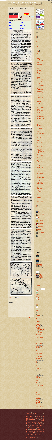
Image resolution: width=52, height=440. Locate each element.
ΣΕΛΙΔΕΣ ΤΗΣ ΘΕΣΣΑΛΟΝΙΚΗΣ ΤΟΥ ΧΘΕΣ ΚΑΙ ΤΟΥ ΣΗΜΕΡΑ (37, 431)
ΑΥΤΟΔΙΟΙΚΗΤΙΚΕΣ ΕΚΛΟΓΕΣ (38, 325)
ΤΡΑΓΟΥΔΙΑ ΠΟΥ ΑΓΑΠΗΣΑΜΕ (38, 400)
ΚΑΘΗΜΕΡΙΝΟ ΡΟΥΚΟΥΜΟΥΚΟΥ (22, 3)
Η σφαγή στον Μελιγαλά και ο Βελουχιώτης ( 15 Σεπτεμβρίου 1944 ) (40, 223)
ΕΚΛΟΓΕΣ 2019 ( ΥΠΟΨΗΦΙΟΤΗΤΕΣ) (30, 418)
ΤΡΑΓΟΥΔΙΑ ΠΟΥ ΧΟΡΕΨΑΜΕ (38, 402)
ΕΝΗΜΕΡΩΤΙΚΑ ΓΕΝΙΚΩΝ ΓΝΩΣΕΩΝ (39, 343)
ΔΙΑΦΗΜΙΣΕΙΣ (43, 416)
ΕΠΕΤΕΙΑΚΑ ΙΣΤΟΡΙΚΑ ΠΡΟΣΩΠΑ (39, 346)
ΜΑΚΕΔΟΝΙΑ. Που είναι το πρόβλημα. (40, 189)
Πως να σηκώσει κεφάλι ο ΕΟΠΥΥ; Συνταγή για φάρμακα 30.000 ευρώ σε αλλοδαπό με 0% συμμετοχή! (41, 215)
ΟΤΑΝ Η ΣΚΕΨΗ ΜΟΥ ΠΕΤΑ (39, 195)
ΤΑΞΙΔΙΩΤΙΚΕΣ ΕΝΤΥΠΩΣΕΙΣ (29, 434)
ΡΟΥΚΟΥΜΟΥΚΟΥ (29, 430)
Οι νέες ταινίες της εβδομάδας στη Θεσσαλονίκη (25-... (40, 159)
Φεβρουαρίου (38, 50)
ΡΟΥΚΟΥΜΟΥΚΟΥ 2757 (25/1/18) (40, 167)
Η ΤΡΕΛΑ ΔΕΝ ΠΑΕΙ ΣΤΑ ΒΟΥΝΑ (39, 353)
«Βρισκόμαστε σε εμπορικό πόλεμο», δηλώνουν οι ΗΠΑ (40, 96)
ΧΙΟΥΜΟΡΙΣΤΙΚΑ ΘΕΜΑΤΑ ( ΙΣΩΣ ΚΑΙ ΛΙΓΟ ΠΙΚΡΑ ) (31, 437)
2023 (36, 37)
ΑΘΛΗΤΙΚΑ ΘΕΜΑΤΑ (37, 411)
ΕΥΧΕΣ (36, 350)
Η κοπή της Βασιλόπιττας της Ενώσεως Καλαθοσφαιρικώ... (40, 93)
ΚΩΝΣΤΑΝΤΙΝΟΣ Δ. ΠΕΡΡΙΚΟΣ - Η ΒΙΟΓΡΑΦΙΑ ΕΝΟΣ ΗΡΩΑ (40, 125)
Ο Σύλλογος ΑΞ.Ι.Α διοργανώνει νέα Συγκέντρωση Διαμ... (40, 196)
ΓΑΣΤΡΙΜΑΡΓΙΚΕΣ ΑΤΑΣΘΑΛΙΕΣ (38, 327)
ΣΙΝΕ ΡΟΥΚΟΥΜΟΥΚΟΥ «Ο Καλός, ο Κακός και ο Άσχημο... (40, 106)
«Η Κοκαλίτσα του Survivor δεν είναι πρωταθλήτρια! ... (40, 141)
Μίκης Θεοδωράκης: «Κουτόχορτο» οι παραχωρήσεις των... (40, 88)
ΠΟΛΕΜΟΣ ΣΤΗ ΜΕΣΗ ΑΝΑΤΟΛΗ (39, 377)
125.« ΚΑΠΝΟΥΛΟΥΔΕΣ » (39, 70)
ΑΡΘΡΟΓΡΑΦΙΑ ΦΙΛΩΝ (38, 413)
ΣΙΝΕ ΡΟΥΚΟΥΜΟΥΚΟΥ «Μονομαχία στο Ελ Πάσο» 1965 (40, 181)
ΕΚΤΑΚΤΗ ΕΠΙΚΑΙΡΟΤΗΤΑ (38, 340)
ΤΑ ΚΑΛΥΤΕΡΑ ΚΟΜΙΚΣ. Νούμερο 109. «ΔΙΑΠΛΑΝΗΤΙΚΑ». (40, 62)
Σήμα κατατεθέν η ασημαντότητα (39, 182)
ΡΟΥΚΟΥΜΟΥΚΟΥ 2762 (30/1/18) (40, 71)
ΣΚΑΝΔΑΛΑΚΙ (37, 388)
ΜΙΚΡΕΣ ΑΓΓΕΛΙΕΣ (37, 371)
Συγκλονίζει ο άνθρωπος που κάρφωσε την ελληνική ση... (40, 77)
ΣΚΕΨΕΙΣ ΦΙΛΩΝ (38, 432)
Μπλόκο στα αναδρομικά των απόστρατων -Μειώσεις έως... (39, 149)
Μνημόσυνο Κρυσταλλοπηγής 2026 (41, 270)
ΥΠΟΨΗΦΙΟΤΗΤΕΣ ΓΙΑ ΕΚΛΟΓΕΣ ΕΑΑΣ (39, 405)
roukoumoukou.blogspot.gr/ (38, 285)
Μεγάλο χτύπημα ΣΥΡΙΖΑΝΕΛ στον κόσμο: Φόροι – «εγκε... (40, 105)
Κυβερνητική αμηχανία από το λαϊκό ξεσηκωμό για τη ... (40, 200)
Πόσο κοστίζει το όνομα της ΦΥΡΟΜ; (40, 188)
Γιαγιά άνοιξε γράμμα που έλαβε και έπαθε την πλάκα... (40, 142)
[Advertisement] (39, 241)
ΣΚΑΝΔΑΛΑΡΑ (37, 389)
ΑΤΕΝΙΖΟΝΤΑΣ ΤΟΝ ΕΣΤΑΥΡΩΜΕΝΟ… (40, 265)
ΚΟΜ (36, 361)
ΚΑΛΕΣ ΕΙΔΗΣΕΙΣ (37, 359)
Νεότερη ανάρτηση (10, 317)
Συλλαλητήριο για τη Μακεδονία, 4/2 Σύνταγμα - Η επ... (40, 100)
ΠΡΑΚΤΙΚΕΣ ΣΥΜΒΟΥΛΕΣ (38, 429)
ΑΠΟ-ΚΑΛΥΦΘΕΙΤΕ (38, 73)
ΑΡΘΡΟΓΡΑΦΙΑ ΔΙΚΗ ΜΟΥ (29, 413)
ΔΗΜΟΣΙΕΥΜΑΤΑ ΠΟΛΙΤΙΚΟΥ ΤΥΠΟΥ (39, 332)
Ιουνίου (37, 47)
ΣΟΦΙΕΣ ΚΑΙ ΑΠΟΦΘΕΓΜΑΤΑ (38, 394)
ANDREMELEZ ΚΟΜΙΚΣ (37, 290)
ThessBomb (37, 254)
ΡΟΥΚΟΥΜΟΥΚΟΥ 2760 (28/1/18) (40, 110)
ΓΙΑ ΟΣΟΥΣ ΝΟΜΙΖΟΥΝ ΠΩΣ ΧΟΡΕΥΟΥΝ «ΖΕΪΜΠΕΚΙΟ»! (39, 128)
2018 (36, 41)
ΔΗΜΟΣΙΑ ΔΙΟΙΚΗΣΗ (37, 331)
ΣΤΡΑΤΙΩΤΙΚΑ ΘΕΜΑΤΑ (38, 395)
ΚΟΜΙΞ (36, 362)
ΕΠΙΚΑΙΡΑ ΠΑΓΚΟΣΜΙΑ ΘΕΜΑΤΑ (35, 420)
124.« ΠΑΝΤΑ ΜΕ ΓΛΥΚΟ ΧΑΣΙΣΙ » (40, 90)
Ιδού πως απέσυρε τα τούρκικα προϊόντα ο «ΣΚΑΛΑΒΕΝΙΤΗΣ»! (41, 229)
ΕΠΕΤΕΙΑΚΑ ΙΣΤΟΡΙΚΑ (42, 419)
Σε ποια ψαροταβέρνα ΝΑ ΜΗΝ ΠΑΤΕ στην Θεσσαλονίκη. (41, 220)
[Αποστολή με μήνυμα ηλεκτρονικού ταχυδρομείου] (16, 297)
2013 (36, 206)
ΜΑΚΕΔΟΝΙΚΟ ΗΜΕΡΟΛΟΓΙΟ (39, 426)
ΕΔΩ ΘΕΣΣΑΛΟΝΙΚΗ (33, 417)
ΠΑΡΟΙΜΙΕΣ (37, 376)
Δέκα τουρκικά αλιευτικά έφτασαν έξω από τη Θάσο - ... (40, 75)
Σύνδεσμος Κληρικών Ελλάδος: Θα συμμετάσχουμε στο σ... (40, 132)
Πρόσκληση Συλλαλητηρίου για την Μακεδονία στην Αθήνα (40, 84)
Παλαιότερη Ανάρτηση (31, 317)
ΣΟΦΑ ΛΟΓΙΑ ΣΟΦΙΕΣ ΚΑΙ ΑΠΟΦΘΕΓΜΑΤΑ (39, 393)
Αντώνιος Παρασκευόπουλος (39, 264)
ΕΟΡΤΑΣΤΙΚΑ (37, 344)
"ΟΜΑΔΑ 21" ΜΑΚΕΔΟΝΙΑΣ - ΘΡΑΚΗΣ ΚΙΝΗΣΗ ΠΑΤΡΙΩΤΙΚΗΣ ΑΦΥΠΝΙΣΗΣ (39, 274)
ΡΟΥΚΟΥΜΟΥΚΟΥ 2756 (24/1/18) (40, 186)
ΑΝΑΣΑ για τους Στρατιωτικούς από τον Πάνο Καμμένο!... (40, 201)
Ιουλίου (37, 46)
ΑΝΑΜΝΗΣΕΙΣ (34, 412)
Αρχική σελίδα (20, 317)
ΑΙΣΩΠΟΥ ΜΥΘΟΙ (37, 317)
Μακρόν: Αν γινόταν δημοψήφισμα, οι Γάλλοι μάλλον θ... (40, 191)
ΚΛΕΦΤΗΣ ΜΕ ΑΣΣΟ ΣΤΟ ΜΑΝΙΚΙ (40, 79)
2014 (36, 205)
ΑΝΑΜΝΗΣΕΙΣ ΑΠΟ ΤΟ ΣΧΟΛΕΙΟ (40, 412)
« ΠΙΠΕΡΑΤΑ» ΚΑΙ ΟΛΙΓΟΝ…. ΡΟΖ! (39, 315)
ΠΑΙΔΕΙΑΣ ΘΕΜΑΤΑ (33, 428)
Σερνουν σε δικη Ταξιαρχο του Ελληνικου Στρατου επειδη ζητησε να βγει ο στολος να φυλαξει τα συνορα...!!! (41, 212)
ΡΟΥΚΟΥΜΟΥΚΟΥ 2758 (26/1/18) (40, 153)
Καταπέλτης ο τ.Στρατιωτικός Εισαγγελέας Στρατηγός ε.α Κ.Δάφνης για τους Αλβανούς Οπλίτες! (40, 227)
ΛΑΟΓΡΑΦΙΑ (37, 365)
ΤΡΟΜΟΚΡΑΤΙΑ (37, 403)
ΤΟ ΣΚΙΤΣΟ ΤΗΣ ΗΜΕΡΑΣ (38, 398)
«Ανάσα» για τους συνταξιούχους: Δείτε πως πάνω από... (40, 81)
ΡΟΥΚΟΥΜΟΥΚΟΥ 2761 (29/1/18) (40, 91)
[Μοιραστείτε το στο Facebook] (18, 297)
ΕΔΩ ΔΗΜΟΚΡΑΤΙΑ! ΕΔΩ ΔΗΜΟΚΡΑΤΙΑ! (39, 337)
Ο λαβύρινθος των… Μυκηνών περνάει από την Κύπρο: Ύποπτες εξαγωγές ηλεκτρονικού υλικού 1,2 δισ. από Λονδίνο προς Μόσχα (41, 276)
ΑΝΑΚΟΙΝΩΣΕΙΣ (37, 318)
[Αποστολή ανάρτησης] (15, 297)
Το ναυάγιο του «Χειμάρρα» (39, 101)
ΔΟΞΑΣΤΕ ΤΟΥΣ (37, 336)
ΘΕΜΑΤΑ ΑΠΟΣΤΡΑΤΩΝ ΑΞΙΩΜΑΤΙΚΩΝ (39, 354)
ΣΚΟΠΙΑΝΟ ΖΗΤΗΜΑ (37, 392)
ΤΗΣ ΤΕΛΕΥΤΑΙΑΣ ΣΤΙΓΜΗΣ (38, 397)
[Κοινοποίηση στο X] (17, 297)
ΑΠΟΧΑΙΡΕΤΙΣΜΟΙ (37, 321)
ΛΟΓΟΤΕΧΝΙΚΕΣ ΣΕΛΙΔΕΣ (34, 425)
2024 (36, 36)
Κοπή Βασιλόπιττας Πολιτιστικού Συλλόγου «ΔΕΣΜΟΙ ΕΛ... (39, 146)
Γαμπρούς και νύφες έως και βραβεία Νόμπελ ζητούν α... (40, 166)
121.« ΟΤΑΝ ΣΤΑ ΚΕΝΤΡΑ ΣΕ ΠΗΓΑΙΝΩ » (40, 151)
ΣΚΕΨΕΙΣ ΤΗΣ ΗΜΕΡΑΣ (30, 432)
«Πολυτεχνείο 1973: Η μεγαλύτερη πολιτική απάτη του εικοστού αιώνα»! (41, 232)
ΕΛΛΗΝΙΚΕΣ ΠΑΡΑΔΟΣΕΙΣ (38, 341)
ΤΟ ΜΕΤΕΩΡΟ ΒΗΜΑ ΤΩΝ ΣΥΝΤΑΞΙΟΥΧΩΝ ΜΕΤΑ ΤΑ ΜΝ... (40, 112)
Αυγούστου (38, 45)
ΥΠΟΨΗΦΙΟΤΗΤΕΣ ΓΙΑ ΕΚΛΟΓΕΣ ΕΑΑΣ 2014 (40, 406)
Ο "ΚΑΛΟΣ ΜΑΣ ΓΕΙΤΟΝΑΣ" (30, 427)
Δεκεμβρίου (38, 42)
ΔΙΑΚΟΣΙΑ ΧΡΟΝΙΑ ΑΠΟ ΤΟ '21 (38, 334)
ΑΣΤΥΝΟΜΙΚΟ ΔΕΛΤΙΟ (38, 324)
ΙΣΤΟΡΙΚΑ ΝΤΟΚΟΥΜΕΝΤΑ (12, 298)
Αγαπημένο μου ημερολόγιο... (39, 109)
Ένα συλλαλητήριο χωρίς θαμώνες (40, 183)
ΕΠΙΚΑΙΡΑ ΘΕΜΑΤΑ (37, 347)
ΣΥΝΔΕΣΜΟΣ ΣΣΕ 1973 (37, 296)
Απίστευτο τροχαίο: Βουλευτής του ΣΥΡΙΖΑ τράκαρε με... (40, 83)
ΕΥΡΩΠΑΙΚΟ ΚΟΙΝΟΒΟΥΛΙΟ (38, 349)
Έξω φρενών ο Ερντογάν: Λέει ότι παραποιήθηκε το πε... (40, 115)
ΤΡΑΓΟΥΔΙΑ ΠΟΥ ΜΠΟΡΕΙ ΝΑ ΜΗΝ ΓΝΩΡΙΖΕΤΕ (35, 435)
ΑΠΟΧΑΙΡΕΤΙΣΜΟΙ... (37, 322)
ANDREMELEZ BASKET (37, 304)
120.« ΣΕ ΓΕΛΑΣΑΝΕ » (39, 165)
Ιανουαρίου (38, 51)
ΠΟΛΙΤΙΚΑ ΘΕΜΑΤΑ (37, 379)
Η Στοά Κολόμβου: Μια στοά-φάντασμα (40, 117)
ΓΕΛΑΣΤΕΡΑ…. (38, 152)
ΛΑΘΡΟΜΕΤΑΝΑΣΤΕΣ (38, 364)
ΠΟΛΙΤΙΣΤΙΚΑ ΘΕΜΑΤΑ (38, 380)
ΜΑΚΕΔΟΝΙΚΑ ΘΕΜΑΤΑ (38, 368)
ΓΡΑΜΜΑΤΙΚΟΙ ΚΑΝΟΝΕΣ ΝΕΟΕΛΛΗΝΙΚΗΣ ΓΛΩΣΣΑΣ (39, 415)
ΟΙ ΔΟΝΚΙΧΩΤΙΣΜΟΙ (37, 374)
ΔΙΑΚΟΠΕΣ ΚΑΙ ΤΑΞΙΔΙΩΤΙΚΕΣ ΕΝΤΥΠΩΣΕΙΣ (30, 416)
